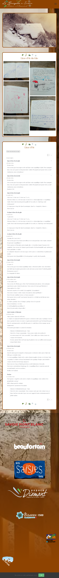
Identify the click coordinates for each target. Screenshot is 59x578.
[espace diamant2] (26, 482)
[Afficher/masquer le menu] (55, 4)
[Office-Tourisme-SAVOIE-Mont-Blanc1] (24, 418)
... (52, 161)
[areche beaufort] (51, 533)
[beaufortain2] (29, 443)
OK (41, 575)
